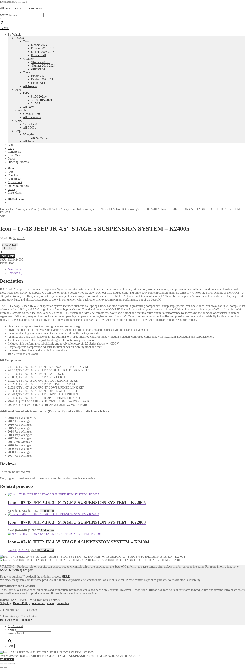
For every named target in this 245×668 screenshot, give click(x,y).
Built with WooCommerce (16, 619)
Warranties (38, 603)
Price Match (15, 155)
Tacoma (28, 41)
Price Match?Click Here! (10, 246)
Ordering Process (18, 162)
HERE (66, 576)
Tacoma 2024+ (40, 44)
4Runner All (38, 69)
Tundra (27, 72)
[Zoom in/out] (1, 663)
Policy (11, 158)
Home (11, 168)
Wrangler (28, 134)
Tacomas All (38, 55)
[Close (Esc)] (13, 663)
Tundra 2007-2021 (42, 79)
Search (4, 14)
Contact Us (14, 151)
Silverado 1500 (32, 113)
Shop (11, 148)
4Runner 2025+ (40, 62)
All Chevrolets (32, 117)
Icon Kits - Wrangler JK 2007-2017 (137, 209)
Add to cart (8, 255)
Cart (10, 144)
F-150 (26, 93)
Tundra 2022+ (39, 75)
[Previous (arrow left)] (1, 667)
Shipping (5, 603)
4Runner (28, 58)
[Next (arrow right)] (5, 667)
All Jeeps (28, 141)
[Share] (9, 663)
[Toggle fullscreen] (5, 663)
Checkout (13, 175)
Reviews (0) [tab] (15, 273)
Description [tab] (15, 269)
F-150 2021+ (39, 96)
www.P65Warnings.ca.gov (16, 570)
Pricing (51, 603)
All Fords (28, 106)
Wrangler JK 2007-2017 (45, 209)
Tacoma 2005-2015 (42, 51)
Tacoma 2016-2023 (42, 48)
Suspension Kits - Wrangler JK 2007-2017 (88, 209)
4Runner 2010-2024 (43, 65)
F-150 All (36, 103)
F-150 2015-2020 (41, 100)
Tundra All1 (38, 82)
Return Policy (21, 603)
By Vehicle (14, 34)
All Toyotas (30, 86)
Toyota (19, 38)
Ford (18, 89)
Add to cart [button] (47, 510)
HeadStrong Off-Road (13, 1)
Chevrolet (21, 110)
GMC (18, 120)
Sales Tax (63, 603)
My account (15, 182)
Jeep (18, 131)
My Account (15, 626)
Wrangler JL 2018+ (42, 137)
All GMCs (29, 127)
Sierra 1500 (30, 124)
